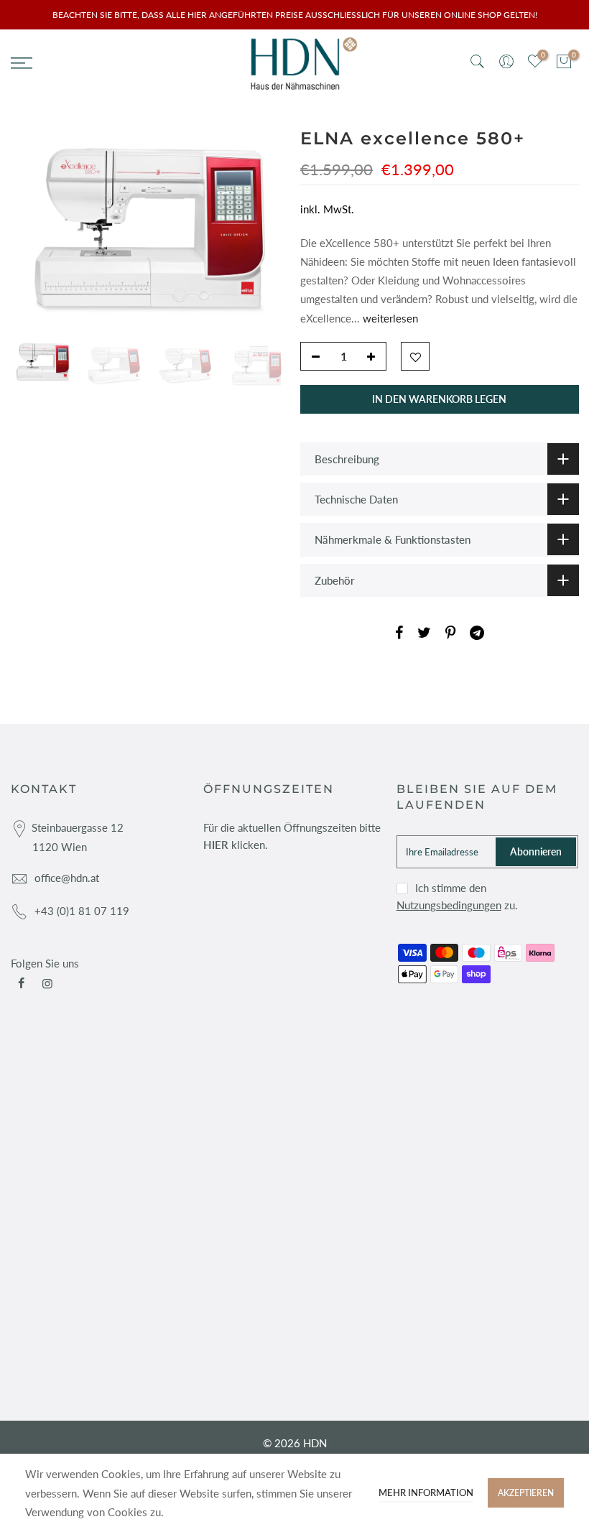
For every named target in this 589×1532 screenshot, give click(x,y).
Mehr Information (426, 1492)
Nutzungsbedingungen (448, 905)
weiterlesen (389, 317)
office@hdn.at (66, 877)
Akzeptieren (526, 1492)
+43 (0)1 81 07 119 (81, 910)
